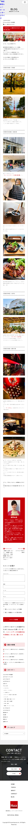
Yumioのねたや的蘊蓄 (9, 22)
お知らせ (5, 683)
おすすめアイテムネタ (8, 676)
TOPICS (13, 787)
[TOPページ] (2, 10)
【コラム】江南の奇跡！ (9, 656)
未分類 (4, 714)
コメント (5, 573)
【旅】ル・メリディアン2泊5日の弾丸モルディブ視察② (14, 663)
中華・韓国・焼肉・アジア (9, 699)
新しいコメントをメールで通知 (13, 609)
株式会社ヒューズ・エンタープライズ (14, 810)
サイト (4, 596)
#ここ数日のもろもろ (9, 24)
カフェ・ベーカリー (8, 690)
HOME (13, 784)
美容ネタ (5, 719)
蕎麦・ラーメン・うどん (9, 705)
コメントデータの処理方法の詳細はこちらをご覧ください (14, 634)
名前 (4, 584)
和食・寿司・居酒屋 (8, 701)
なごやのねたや (6, 708)
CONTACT (14, 793)
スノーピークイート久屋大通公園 (12, 175)
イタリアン (6, 688)
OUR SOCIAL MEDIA (13, 815)
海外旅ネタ (5, 717)
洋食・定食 (6, 703)
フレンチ (6, 696)
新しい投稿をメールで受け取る (13, 612)
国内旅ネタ (5, 712)
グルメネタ (5, 685)
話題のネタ (5, 721)
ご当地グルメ (7, 692)
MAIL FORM (14, 769)
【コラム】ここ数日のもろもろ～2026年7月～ (14, 653)
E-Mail (14, 773)
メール (4, 590)
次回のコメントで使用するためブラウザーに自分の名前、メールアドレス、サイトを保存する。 (14, 604)
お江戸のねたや (6, 681)
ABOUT (13, 790)
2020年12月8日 (6, 20)
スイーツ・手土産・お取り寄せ (10, 694)
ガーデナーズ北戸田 (16, 336)
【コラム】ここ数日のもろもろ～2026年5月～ (14, 659)
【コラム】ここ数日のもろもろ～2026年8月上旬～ (13, 650)
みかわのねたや (6, 710)
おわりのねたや (6, 679)
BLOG (12, 797)
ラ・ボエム (9, 408)
